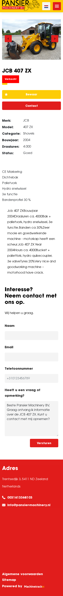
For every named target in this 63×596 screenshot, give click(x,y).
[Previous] (8, 38)
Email (9, 347)
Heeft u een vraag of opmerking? (22, 393)
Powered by (12, 586)
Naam (10, 326)
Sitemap (9, 580)
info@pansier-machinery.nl (28, 505)
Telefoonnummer (19, 368)
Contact (31, 105)
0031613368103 (19, 497)
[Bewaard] (31, 94)
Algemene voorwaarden (22, 574)
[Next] (54, 38)
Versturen (44, 443)
